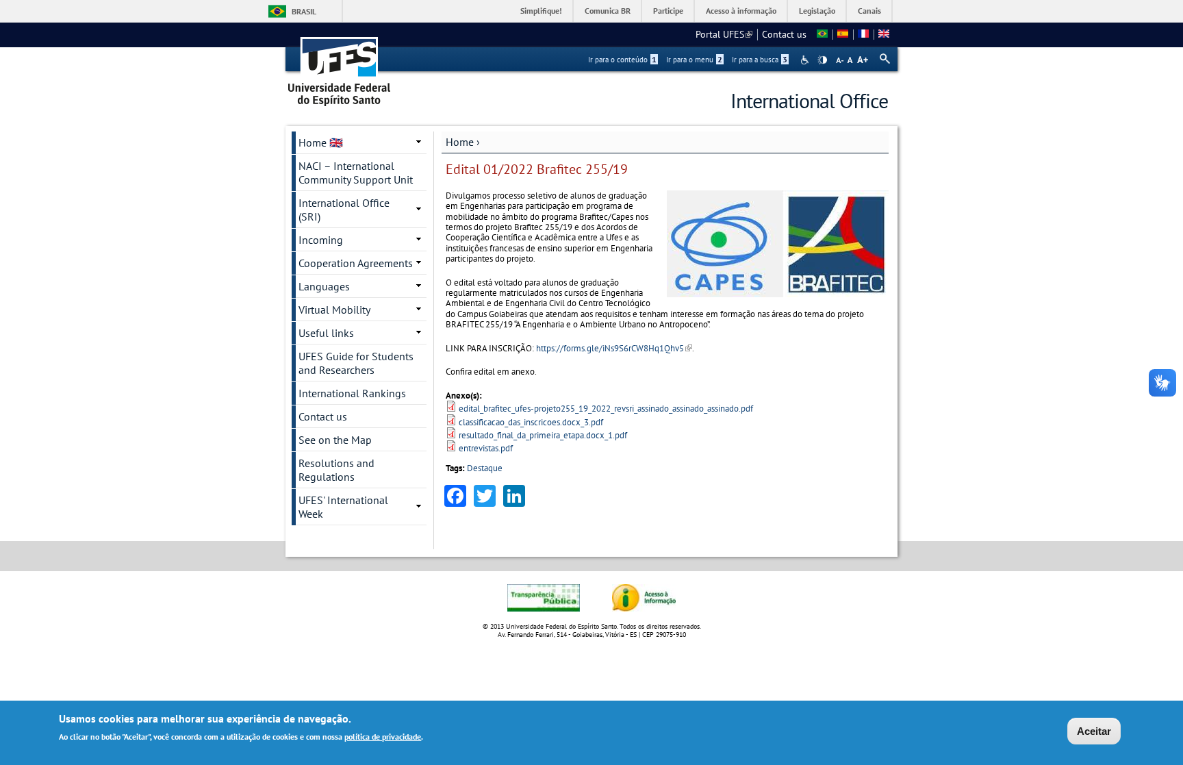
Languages (324, 286)
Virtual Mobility (334, 309)
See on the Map (335, 440)
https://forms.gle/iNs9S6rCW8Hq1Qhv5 (614, 348)
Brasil (304, 11)
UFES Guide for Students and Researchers (356, 363)
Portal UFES (724, 34)
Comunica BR (608, 10)
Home (460, 142)
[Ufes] (339, 67)
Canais (869, 10)
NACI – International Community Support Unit (355, 172)
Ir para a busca (759, 59)
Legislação (817, 10)
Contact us (784, 34)
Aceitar (1094, 731)
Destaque (485, 468)
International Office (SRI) (344, 209)
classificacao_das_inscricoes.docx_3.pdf (531, 422)
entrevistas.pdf (486, 448)
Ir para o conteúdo (622, 59)
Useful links (326, 333)
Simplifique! (541, 10)
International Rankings (352, 393)
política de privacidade (382, 736)
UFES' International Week (343, 507)
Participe (668, 10)
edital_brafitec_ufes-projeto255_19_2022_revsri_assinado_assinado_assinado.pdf (606, 408)
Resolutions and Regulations (336, 470)
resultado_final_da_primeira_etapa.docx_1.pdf (543, 435)
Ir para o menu (694, 59)
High (822, 60)
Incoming (320, 240)
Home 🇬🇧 (320, 142)
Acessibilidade (806, 59)
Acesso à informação (741, 10)
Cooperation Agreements (355, 263)
